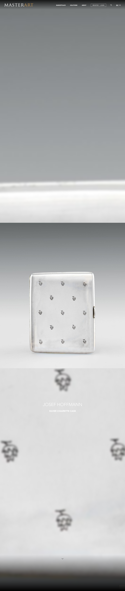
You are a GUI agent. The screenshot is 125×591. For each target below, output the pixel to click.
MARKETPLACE (61, 5)
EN (117, 5)
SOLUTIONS (73, 5)
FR (120, 5)
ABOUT (84, 5)
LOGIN (102, 5)
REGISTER (95, 5)
